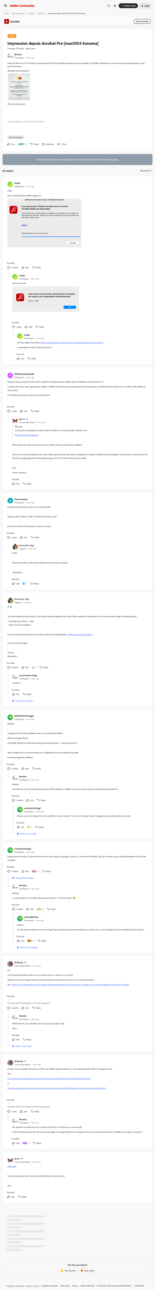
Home (7, 13)
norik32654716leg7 (32, 808)
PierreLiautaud (21, 499)
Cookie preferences (87, 1286)
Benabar (18, 54)
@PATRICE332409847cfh (28, 435)
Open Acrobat (142, 21)
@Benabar (11, 1166)
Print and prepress (16, 137)
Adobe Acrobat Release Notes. (80, 634)
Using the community (49, 1286)
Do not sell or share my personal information (114, 1286)
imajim (17, 183)
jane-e (22, 419)
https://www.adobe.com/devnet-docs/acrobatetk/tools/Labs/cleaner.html (72, 342)
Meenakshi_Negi (26, 545)
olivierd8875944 (31, 917)
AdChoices (140, 1286)
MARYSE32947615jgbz (24, 716)
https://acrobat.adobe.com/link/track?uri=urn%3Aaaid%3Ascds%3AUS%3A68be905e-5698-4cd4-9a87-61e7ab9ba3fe (56, 1088)
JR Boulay (18, 962)
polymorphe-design (28, 675)
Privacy (75, 1286)
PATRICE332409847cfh (24, 374)
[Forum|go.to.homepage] (22, 5)
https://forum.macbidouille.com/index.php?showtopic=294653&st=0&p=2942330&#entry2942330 (49, 1078)
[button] (5, 6)
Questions (41, 13)
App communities (18, 13)
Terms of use (65, 1286)
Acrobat (31, 13)
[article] (77, 225)
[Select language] (115, 5)
